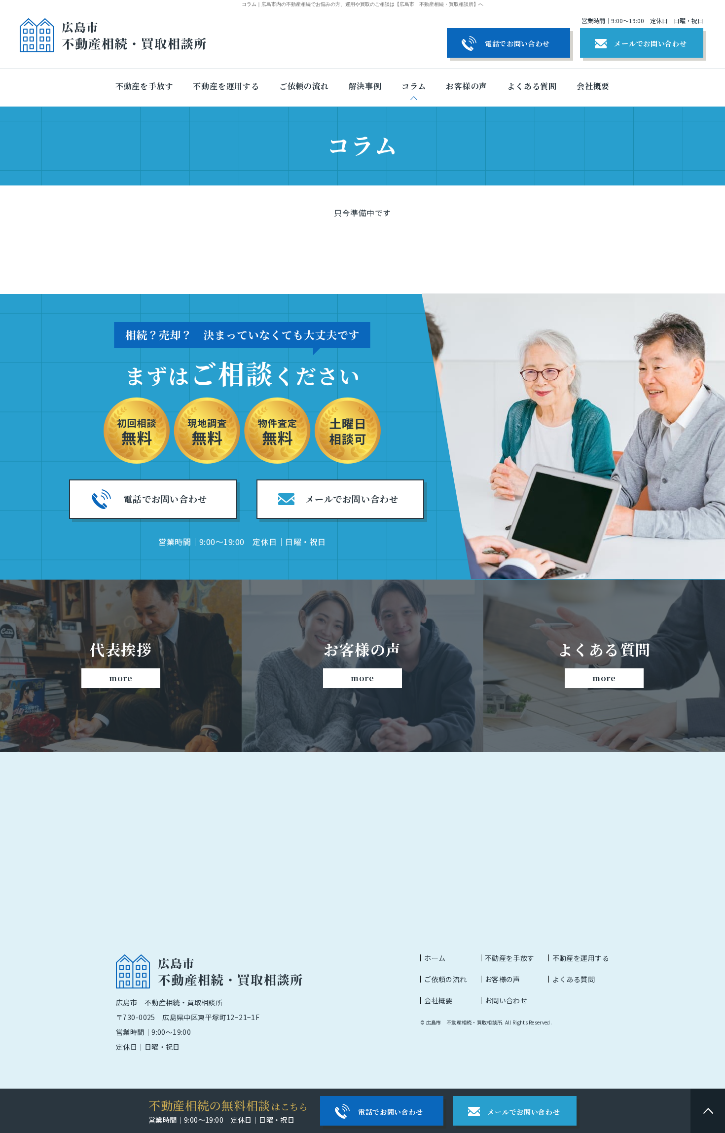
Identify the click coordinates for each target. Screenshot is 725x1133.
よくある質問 (573, 979)
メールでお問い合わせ (650, 43)
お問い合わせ (506, 1000)
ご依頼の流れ (445, 979)
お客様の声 (502, 979)
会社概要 (438, 1000)
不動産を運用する (580, 957)
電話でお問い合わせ (517, 43)
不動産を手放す (510, 957)
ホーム (434, 957)
